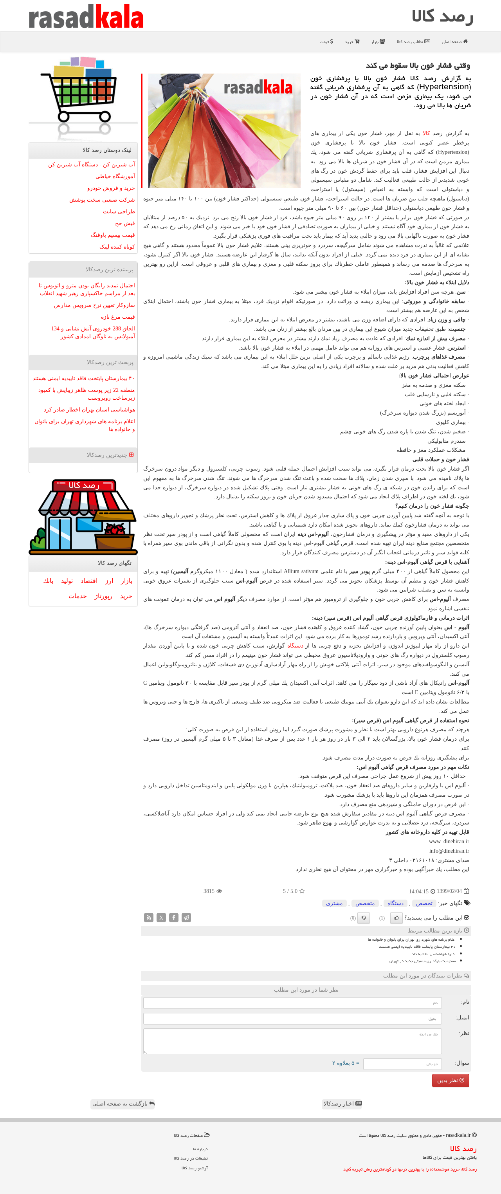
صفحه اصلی (452, 42)
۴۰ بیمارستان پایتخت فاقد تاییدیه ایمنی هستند (417, 947)
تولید (67, 580)
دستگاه (295, 646)
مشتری (334, 903)
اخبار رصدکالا (339, 1104)
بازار (375, 42)
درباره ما (200, 1149)
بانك (48, 580)
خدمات (77, 596)
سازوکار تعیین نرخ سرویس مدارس (94, 305)
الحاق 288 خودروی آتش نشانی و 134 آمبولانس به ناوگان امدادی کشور (93, 332)
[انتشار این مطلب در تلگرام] (186, 917)
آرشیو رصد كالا (195, 1168)
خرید (350, 42)
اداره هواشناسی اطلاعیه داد (434, 954)
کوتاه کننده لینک (117, 247)
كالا (426, 133)
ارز (109, 580)
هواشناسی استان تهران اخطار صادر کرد (89, 410)
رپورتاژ (103, 596)
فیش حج (125, 223)
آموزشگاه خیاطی (115, 176)
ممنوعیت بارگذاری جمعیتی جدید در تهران (422, 961)
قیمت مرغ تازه (118, 317)
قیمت (325, 42)
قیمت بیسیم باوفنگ (113, 235)
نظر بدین (448, 1080)
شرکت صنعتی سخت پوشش (102, 200)
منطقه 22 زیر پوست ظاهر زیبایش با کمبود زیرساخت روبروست (86, 394)
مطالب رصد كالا (410, 42)
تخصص (424, 903)
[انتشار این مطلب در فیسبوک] (173, 917)
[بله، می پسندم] (396, 918)
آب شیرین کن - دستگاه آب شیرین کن (91, 165)
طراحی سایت (119, 212)
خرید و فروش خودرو (111, 188)
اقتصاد (89, 580)
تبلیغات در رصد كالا (191, 1158)
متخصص (365, 903)
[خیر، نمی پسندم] (363, 918)
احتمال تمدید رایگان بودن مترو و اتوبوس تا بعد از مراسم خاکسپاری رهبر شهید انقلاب (87, 289)
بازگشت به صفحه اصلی (120, 1104)
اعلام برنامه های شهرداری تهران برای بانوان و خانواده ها (412, 939)
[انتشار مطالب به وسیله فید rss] (148, 917)
